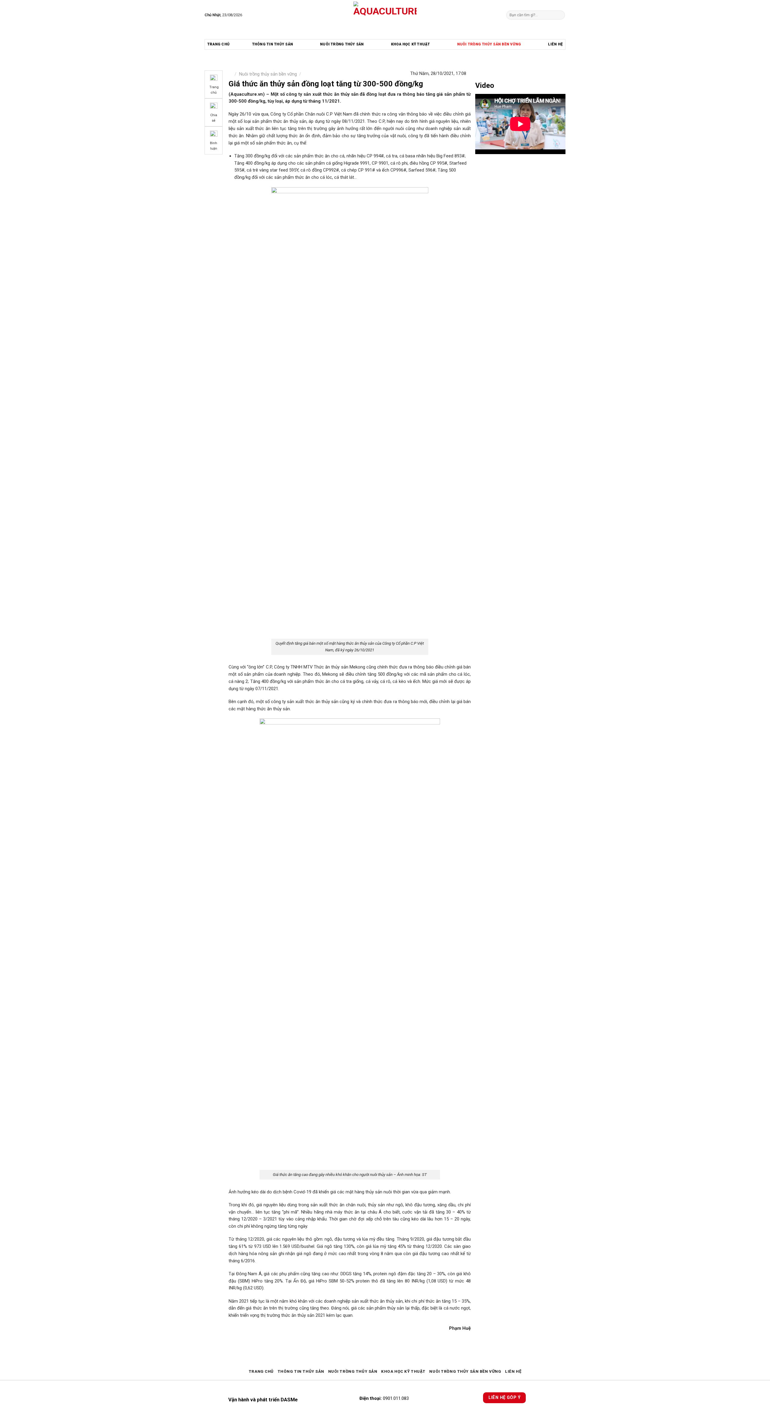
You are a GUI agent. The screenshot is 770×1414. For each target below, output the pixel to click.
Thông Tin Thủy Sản (272, 44)
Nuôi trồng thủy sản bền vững (489, 44)
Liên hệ (555, 44)
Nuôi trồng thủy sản (342, 44)
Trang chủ (218, 44)
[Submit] (559, 15)
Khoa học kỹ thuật (410, 44)
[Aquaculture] (385, 15)
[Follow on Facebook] (248, 14)
